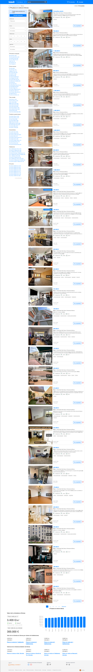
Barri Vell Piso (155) (12, 55)
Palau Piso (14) (12, 61)
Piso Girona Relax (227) (13, 126)
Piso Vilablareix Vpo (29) (13, 78)
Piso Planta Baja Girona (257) (14, 124)
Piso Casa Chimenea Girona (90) (15, 144)
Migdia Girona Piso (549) (13, 121)
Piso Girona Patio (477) (13, 136)
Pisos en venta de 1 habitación (15, 642)
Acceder (81, 2)
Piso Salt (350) (12, 68)
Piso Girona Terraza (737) (14, 133)
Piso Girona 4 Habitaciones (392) (15, 150)
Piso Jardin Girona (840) (13, 131)
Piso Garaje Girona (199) (13, 138)
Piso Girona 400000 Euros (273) (15, 165)
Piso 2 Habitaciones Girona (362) (15, 151)
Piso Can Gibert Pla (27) (13, 59)
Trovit (10, 6)
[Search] (45, 2)
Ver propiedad (77, 25)
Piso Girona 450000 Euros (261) (15, 167)
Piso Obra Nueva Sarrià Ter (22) (15, 85)
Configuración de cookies (56, 670)
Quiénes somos (11, 670)
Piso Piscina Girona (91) (13, 143)
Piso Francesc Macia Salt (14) (14, 92)
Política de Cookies (38, 670)
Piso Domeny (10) (12, 62)
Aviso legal (44, 670)
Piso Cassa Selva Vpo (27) (14, 79)
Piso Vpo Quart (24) (12, 83)
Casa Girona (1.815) (13, 99)
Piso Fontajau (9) (12, 64)
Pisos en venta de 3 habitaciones (49, 643)
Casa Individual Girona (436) (14, 109)
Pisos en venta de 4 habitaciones (67, 643)
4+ (24, 36)
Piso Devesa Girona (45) (13, 58)
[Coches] (31, 665)
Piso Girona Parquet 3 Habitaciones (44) (16, 161)
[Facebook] (48, 665)
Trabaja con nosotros (18, 670)
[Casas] (29, 665)
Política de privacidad (30, 670)
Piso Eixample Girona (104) (14, 57)
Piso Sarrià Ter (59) (12, 74)
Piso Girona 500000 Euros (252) (15, 168)
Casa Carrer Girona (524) (13, 106)
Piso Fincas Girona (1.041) (14, 117)
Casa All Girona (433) (13, 110)
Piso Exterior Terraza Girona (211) (15, 137)
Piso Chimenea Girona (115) (14, 141)
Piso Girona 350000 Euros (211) (15, 171)
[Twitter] (50, 665)
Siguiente (64, 606)
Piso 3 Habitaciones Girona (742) (15, 148)
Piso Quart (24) (12, 82)
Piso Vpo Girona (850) (13, 119)
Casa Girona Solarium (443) (14, 107)
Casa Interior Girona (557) (14, 104)
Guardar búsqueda (18, 15)
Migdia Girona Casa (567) (13, 103)
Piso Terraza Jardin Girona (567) (15, 134)
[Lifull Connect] (14, 665)
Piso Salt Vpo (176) (12, 69)
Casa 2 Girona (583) (13, 102)
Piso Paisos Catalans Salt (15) (14, 89)
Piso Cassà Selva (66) (13, 72)
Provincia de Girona (16, 6)
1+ (14, 36)
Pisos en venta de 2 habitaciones (31, 643)
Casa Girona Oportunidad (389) (14, 111)
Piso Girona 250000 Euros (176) (15, 172)
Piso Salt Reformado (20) (13, 86)
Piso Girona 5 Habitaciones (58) (15, 157)
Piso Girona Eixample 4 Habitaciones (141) (17, 153)
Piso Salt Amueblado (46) (14, 76)
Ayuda (24, 670)
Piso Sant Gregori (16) (13, 87)
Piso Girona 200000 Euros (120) (15, 174)
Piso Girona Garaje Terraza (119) (15, 140)
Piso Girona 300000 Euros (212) (15, 170)
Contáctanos (49, 670)
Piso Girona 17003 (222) (13, 127)
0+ (11, 36)
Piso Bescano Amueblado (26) (14, 81)
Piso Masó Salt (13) (12, 93)
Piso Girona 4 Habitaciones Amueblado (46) (17, 160)
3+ (21, 36)
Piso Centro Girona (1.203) (14, 116)
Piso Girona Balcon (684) (13, 120)
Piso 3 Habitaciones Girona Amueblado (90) (17, 154)
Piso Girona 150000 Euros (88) (14, 175)
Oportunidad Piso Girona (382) (14, 123)
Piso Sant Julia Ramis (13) (14, 94)
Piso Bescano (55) (12, 75)
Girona (22, 6)
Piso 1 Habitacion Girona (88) (14, 155)
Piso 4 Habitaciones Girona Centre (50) (16, 158)
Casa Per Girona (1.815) (13, 100)
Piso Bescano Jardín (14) (13, 90)
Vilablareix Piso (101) (13, 71)
